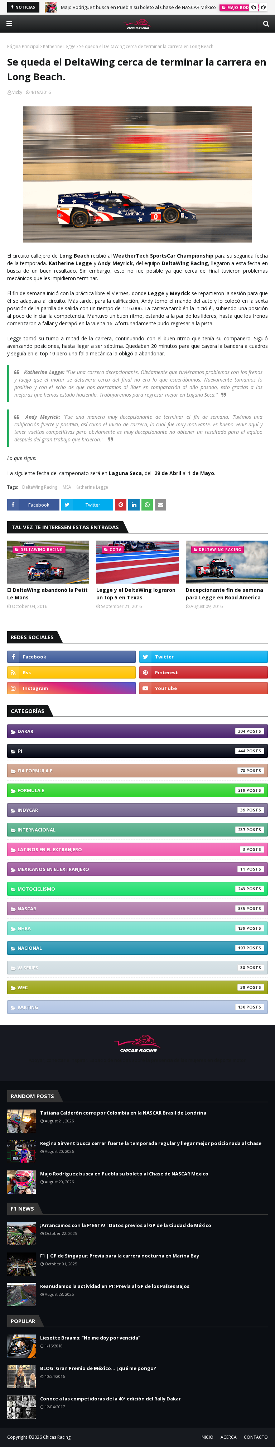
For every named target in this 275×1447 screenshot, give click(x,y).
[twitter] (203, 657)
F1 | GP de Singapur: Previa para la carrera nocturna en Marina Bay (119, 1255)
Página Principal (23, 46)
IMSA (66, 487)
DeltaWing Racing (39, 487)
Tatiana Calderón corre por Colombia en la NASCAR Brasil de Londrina (123, 1113)
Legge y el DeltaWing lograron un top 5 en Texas (135, 593)
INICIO (207, 1437)
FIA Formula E (131, 770)
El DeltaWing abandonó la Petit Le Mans (47, 593)
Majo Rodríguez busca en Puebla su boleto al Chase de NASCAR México (138, 7)
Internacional (131, 829)
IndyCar (131, 810)
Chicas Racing (57, 1437)
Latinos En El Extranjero (131, 849)
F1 (131, 751)
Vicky (17, 92)
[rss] (71, 672)
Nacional (131, 948)
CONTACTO (256, 1437)
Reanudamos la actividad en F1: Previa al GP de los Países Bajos (114, 1286)
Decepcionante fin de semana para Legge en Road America (224, 593)
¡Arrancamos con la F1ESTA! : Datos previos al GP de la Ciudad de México (125, 1225)
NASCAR (131, 908)
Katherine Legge (59, 46)
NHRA (131, 928)
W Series (131, 967)
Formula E (131, 790)
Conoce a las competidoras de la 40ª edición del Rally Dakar (110, 1398)
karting (131, 1007)
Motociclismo (131, 889)
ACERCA (229, 1437)
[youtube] (203, 688)
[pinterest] (203, 672)
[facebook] (71, 657)
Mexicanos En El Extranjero (131, 869)
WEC (131, 987)
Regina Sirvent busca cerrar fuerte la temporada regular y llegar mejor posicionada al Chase (150, 1143)
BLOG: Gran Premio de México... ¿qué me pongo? (98, 1368)
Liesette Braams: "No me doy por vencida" (90, 1338)
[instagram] (71, 688)
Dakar (131, 731)
